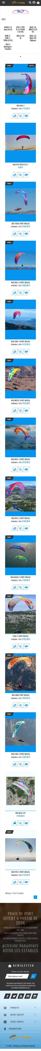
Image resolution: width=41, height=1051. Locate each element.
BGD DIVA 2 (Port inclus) (20, 518)
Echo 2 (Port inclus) (20, 636)
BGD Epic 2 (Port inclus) (20, 872)
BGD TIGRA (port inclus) (20, 223)
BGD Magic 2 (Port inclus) (20, 577)
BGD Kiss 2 (20, 105)
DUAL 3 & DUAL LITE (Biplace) (33, 38)
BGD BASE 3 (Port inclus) (20, 459)
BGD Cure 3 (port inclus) (20, 341)
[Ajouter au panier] (14, 823)
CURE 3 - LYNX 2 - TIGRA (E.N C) (7, 38)
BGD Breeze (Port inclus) (20, 400)
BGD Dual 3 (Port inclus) (20, 282)
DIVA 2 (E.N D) (20, 37)
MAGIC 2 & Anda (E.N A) (8, 28)
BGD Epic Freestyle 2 (20, 164)
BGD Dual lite (20, 813)
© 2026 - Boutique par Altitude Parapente (20, 1045)
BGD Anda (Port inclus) (20, 695)
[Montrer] (20, 115)
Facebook (10, 995)
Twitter (17, 995)
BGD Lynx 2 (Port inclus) (20, 754)
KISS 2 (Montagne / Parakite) (8, 46)
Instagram (37, 995)
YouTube (30, 995)
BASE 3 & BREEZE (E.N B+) (33, 29)
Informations (15, 1028)
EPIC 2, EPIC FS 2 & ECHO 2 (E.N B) (20, 29)
